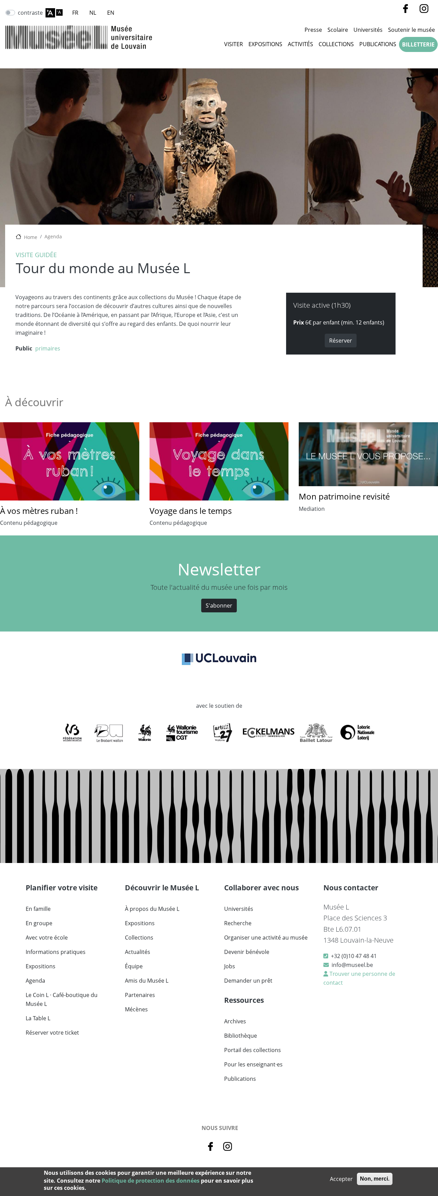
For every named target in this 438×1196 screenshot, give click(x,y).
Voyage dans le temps (191, 510)
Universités (368, 30)
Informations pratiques (56, 952)
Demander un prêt (248, 980)
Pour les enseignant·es (253, 1064)
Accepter (341, 1179)
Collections (336, 44)
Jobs (229, 966)
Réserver (340, 340)
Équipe (134, 966)
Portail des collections (252, 1050)
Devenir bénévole (246, 952)
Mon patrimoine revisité (344, 496)
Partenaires (140, 995)
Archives (235, 1021)
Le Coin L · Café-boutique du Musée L (62, 999)
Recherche (238, 923)
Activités (300, 44)
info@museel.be (352, 965)
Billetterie (418, 44)
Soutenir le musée (411, 30)
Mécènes (136, 1009)
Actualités (137, 952)
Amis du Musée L (146, 980)
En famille (38, 909)
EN (110, 12)
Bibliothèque (240, 1035)
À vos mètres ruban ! (39, 510)
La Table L (38, 1018)
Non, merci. (374, 1179)
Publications (377, 44)
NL (92, 12)
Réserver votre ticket (52, 1032)
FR (75, 12)
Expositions (265, 44)
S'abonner (219, 605)
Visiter (233, 44)
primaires (47, 348)
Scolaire (337, 30)
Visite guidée (36, 255)
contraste (30, 12)
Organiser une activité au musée (266, 937)
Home (30, 237)
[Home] (78, 37)
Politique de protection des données (150, 1180)
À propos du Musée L (152, 909)
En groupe (39, 923)
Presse (313, 30)
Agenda (53, 236)
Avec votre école (47, 937)
